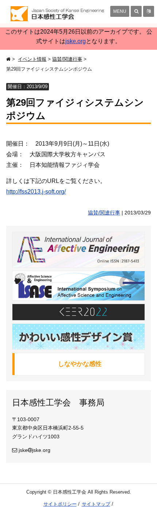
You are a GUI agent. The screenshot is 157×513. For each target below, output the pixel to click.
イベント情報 (32, 59)
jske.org (75, 41)
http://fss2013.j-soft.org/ (36, 191)
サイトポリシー (60, 504)
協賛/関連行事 (67, 59)
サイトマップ (96, 504)
